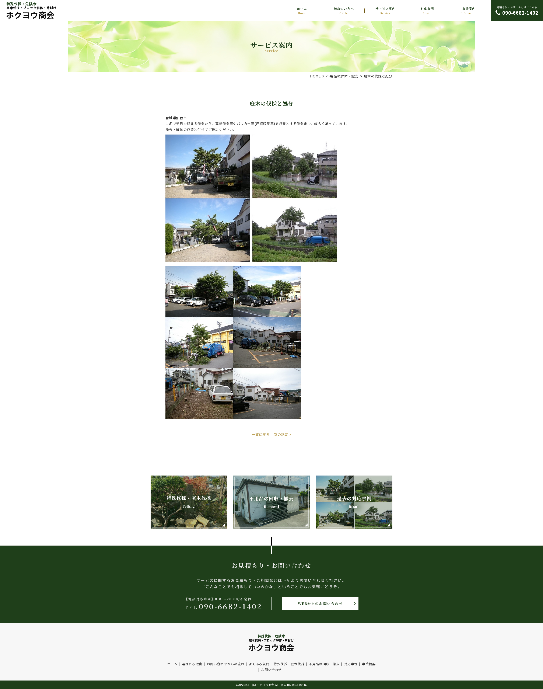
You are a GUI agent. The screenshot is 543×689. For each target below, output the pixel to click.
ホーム (302, 10)
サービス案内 (385, 10)
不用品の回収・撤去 (324, 664)
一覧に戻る (261, 434)
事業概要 (369, 664)
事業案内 (468, 10)
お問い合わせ (271, 669)
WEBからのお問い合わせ (320, 603)
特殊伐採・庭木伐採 (289, 664)
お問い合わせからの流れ (226, 664)
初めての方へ (344, 10)
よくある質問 (259, 664)
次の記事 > (282, 434)
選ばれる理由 (192, 664)
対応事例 (427, 10)
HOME (315, 76)
